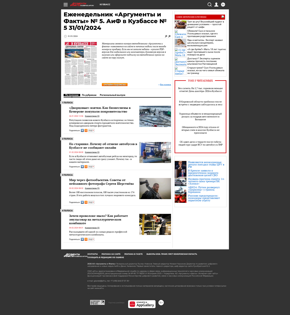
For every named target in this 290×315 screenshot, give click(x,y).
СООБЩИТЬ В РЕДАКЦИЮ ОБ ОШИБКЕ (105, 257)
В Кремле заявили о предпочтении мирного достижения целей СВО (203, 172)
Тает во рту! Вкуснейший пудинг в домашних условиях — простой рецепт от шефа (205, 24)
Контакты (92, 254)
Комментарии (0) (92, 116)
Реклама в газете (133, 254)
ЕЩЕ (91, 130)
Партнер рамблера (116, 303)
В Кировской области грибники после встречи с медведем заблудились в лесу (200, 103)
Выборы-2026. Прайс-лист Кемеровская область (172, 254)
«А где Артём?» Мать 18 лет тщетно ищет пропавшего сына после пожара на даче (206, 52)
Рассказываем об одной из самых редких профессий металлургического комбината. (98, 233)
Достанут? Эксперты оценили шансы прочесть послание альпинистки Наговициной (203, 61)
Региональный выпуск (112, 95)
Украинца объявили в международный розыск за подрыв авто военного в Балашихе (200, 116)
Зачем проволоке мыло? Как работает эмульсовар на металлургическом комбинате (98, 219)
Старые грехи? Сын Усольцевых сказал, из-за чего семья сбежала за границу (205, 70)
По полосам (72, 95)
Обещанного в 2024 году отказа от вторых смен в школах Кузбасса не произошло (201, 130)
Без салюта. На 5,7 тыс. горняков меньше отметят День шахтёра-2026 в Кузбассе (200, 89)
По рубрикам (89, 95)
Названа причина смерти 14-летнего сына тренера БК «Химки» (206, 181)
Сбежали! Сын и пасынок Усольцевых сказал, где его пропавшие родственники (202, 33)
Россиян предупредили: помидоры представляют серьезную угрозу (204, 197)
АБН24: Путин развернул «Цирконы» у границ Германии (204, 189)
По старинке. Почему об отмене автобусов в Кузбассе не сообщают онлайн (103, 146)
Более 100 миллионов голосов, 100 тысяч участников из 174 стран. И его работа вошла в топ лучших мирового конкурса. (102, 194)
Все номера (165, 85)
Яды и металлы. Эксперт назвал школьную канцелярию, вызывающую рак (205, 43)
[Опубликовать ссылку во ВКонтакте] (82, 130)
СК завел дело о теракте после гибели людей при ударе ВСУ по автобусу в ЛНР (200, 143)
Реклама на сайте (111, 254)
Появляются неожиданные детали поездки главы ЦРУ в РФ (206, 164)
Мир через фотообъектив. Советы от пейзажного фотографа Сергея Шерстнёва (101, 182)
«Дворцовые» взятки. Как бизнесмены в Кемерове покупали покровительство (100, 109)
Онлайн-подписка (115, 84)
